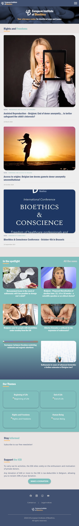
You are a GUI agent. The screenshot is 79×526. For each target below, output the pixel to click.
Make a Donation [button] (39, 481)
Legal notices (46, 502)
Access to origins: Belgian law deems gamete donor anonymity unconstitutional (34, 178)
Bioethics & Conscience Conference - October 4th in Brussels (34, 239)
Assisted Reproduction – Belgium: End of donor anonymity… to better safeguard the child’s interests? (38, 115)
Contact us (31, 502)
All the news (70, 261)
